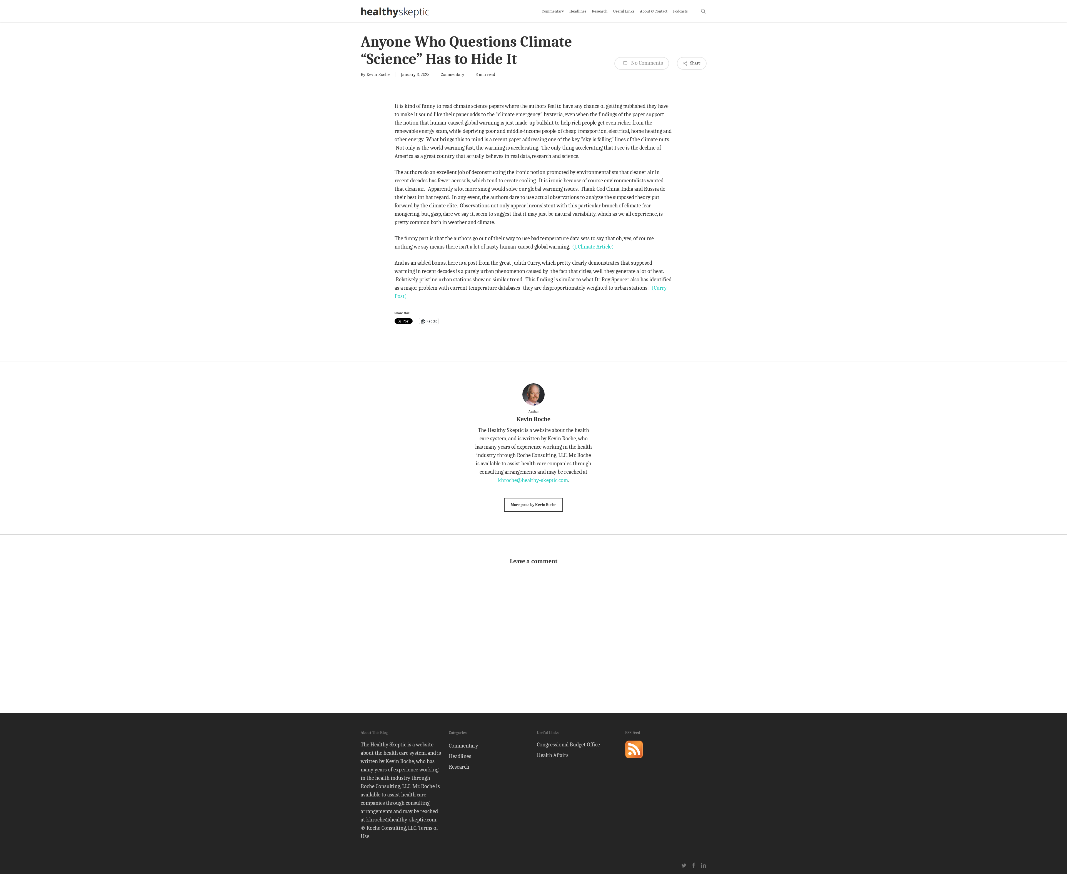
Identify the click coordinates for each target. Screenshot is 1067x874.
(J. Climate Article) (593, 247)
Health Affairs (553, 755)
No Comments (646, 63)
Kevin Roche (378, 74)
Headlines (460, 756)
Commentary (452, 74)
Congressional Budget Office (568, 744)
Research (459, 767)
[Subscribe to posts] (634, 761)
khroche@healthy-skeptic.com (533, 480)
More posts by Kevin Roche (533, 504)
